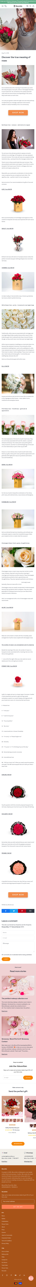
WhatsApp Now (28, 1161)
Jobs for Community (7, 1235)
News (3, 1216)
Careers (4, 1232)
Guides (3, 1218)
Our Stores (4, 1262)
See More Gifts (18, 1143)
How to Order (5, 1251)
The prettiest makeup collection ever (15, 998)
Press (3, 1229)
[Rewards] (30, 1278)
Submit (6, 959)
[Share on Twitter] (14, 911)
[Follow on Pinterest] (11, 1275)
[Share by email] (30, 911)
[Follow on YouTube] (15, 1275)
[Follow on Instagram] (7, 1275)
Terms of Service (16, 927)
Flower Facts (5, 1224)
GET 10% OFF (18, 1207)
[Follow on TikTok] (20, 1275)
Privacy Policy (5, 927)
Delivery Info (5, 1254)
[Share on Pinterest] (22, 911)
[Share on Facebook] (6, 911)
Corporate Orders (6, 1238)
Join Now (28, 1077)
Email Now (4, 1161)
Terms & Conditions (7, 1240)
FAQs (3, 1257)
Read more (4, 1011)
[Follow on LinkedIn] (24, 1275)
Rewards (4, 1270)
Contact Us (4, 1259)
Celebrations (5, 1221)
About (3, 1227)
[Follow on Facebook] (2, 1275)
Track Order (5, 1265)
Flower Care (5, 1268)
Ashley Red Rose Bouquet (12, 1127)
